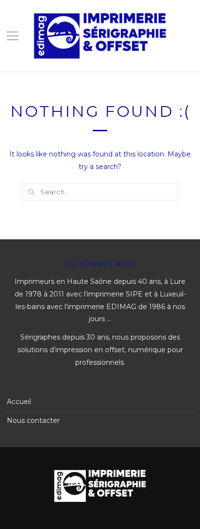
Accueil (19, 401)
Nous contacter (33, 420)
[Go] (31, 192)
